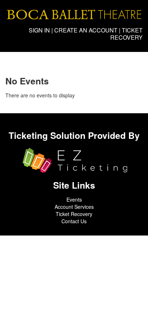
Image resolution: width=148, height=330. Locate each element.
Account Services (74, 206)
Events (74, 199)
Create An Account (85, 30)
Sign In (39, 30)
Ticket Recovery (126, 33)
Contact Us (74, 221)
